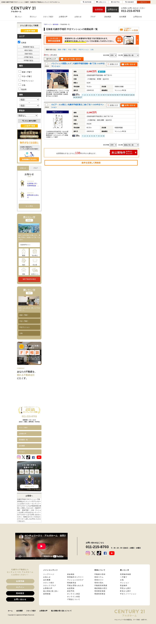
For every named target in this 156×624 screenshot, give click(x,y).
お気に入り (102, 2)
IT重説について (73, 599)
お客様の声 (22, 433)
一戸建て (123, 577)
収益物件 (123, 585)
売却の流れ (99, 583)
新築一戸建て (62, 49)
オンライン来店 (73, 594)
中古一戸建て (72, 49)
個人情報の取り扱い (51, 591)
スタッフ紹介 (23, 427)
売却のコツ (99, 580)
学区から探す (125, 588)
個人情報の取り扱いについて (61, 611)
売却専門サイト (25, 245)
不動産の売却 (99, 574)
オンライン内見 (73, 597)
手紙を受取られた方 (75, 585)
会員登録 (99, 9)
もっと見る (29, 206)
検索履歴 (130, 2)
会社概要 (22, 446)
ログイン (20, 587)
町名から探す (125, 591)
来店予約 (70, 591)
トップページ (48, 574)
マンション (124, 583)
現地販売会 (71, 583)
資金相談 (70, 574)
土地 (91, 49)
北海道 (23, 43)
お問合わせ (112, 9)
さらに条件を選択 (30, 121)
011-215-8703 (29, 416)
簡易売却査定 (99, 594)
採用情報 (47, 594)
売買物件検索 (125, 574)
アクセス (22, 452)
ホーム (10, 611)
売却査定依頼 (99, 591)
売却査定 (20, 593)
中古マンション (84, 49)
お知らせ (47, 577)
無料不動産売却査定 (29, 279)
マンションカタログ (75, 580)
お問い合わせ (20, 599)
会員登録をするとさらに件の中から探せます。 (76, 153)
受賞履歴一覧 (23, 440)
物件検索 (88, 2)
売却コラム (99, 577)
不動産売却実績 (100, 585)
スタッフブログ (49, 585)
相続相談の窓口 (100, 588)
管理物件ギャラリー (75, 577)
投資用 (23, 89)
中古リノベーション (128, 594)
